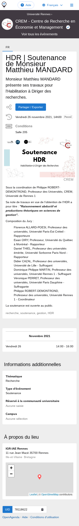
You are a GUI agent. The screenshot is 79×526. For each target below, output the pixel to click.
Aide (28, 5)
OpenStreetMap (50, 494)
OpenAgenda (10, 517)
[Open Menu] (72, 5)
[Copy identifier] (42, 509)
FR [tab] (8, 47)
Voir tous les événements (39, 34)
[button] (39, 476)
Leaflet (33, 494)
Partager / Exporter (30, 107)
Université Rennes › (39, 14)
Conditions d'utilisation (44, 517)
